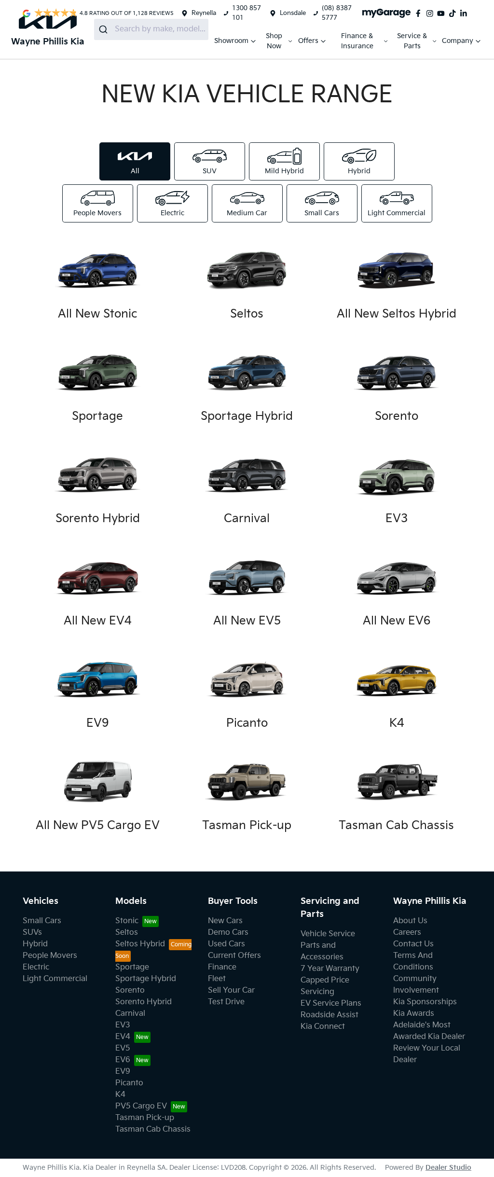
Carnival (130, 1013)
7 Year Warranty (330, 968)
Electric (36, 967)
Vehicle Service (328, 934)
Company (457, 41)
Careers (407, 932)
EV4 (122, 1036)
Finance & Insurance (357, 41)
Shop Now (274, 41)
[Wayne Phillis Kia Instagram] (432, 13)
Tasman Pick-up (144, 1117)
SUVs (32, 932)
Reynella (204, 13)
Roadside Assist (329, 1015)
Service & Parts (412, 41)
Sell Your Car (231, 990)
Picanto (129, 1083)
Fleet (217, 978)
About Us (410, 921)
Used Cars (226, 944)
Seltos (126, 932)
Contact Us (413, 944)
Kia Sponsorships (425, 1002)
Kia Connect (323, 1026)
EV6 (122, 1060)
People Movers (50, 955)
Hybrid (35, 944)
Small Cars (42, 921)
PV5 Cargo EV (141, 1106)
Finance (222, 967)
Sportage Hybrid (145, 978)
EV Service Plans (331, 1003)
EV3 (122, 1025)
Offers (308, 41)
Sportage (132, 967)
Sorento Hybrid (143, 1002)
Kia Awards (413, 1013)
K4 (120, 1094)
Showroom (231, 41)
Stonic (126, 921)
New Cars (225, 921)
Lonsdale (293, 13)
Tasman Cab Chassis (153, 1129)
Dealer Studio (448, 1167)
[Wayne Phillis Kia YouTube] (443, 13)
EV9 (122, 1071)
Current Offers (234, 955)
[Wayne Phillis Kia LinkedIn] (465, 13)
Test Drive (226, 1002)
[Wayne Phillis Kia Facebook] (420, 13)
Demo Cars (228, 932)
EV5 (122, 1048)
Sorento (130, 990)
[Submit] (104, 29)
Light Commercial (55, 978)
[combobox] (151, 29)
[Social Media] (454, 13)
